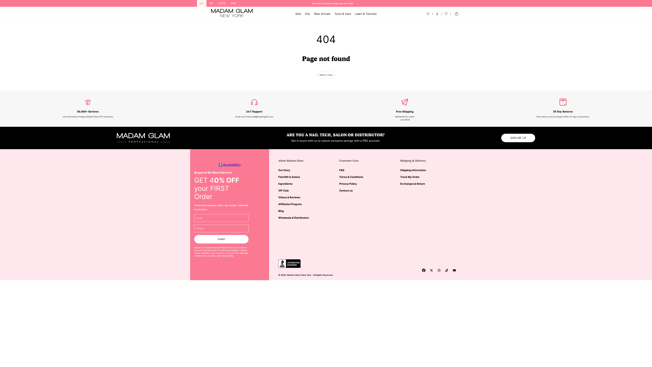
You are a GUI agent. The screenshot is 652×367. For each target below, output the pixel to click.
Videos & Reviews (289, 197)
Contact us (346, 190)
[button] (428, 13)
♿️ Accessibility (230, 165)
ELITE (222, 3)
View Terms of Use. (225, 256)
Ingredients (285, 183)
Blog (281, 211)
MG (202, 3)
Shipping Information (413, 170)
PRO (233, 3)
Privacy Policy (348, 183)
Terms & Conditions (351, 177)
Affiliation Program (290, 204)
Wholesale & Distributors (293, 217)
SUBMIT (221, 239)
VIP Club (283, 190)
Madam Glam (293, 275)
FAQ (341, 170)
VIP (211, 3)
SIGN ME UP (518, 137)
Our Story (284, 170)
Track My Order (410, 177)
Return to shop (326, 75)
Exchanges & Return (412, 183)
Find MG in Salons (289, 177)
